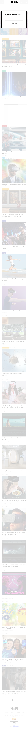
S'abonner (14, 23)
